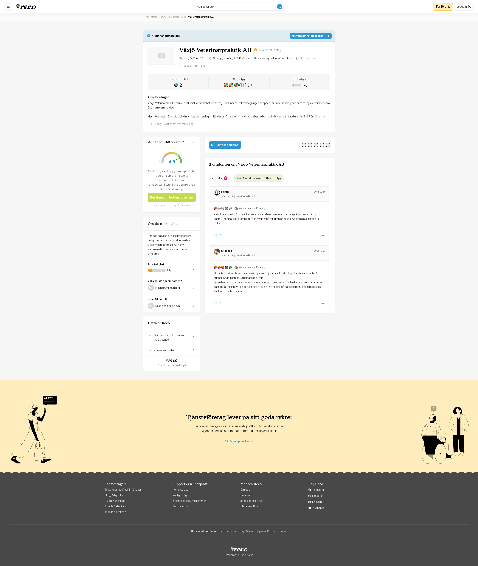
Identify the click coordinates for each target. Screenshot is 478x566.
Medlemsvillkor (249, 506)
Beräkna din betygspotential (172, 197)
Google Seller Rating (116, 506)
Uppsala (261, 531)
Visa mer (320, 116)
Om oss (245, 489)
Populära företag (277, 531)
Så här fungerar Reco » (239, 441)
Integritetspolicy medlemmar (189, 500)
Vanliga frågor (181, 495)
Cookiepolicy (180, 506)
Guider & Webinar (115, 500)
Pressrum (246, 495)
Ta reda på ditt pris (115, 512)
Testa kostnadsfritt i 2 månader (123, 489)
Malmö (250, 531)
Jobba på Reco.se (251, 500)
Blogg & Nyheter (114, 495)
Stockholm (225, 531)
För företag (443, 6)
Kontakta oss (180, 489)
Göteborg (239, 531)
